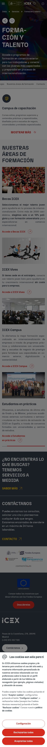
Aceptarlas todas (23, 741)
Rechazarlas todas (23, 732)
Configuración (23, 723)
